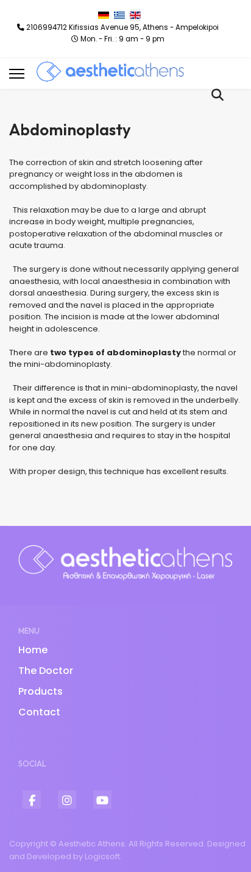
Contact (39, 712)
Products (40, 691)
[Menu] (16, 73)
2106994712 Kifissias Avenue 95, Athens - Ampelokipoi (122, 27)
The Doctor (45, 671)
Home (33, 650)
